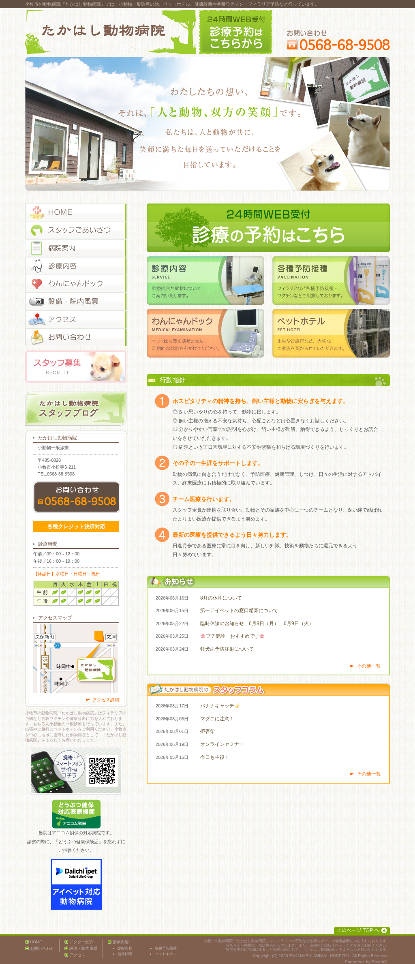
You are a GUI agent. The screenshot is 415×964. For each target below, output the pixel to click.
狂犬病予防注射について (227, 649)
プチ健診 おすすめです (232, 636)
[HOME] (76, 212)
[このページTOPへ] (362, 930)
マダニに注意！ (217, 719)
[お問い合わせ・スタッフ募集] (76, 337)
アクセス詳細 (105, 699)
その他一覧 (369, 666)
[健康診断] (76, 284)
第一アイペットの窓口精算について (239, 610)
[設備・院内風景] (76, 302)
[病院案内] (76, 248)
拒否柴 (207, 731)
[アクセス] (76, 319)
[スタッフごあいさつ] (76, 230)
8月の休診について (221, 598)
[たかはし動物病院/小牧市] (110, 32)
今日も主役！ (214, 757)
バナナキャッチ (217, 706)
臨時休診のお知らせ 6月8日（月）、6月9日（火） (257, 623)
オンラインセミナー (222, 744)
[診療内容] (76, 266)
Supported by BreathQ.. (367, 962)
